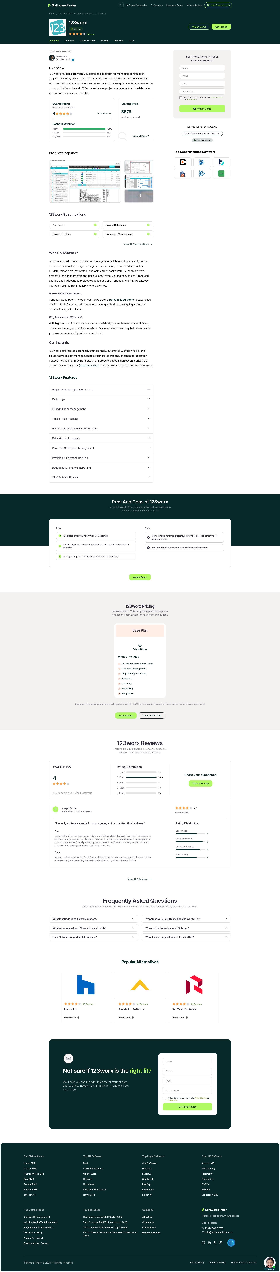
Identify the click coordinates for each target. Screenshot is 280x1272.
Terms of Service (216, 97)
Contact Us (148, 1222)
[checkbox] (180, 97)
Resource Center (174, 5)
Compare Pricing (152, 715)
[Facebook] (203, 1242)
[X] (215, 1242)
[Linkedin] (73, 60)
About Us (147, 1217)
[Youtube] (221, 1242)
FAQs (131, 40)
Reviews (118, 40)
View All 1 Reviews (137, 879)
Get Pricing (221, 26)
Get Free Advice (187, 1106)
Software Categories (136, 5)
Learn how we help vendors (200, 133)
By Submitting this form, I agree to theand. (189, 1099)
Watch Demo (199, 26)
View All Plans (140, 136)
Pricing (105, 40)
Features (69, 40)
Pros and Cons (87, 40)
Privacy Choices (151, 1232)
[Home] (62, 5)
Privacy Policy (192, 99)
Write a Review (194, 5)
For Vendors (157, 5)
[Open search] (121, 5)
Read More (70, 1017)
